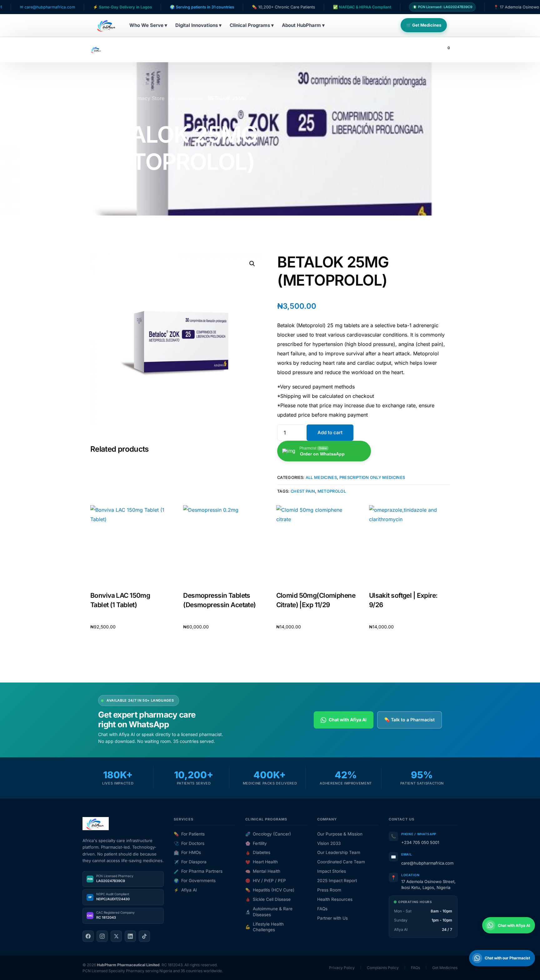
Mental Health (262, 871)
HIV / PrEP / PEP (265, 880)
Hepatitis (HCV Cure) (269, 889)
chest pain (303, 491)
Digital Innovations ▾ (198, 25)
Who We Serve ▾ (148, 25)
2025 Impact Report (337, 880)
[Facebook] (88, 936)
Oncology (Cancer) (268, 833)
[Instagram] (102, 936)
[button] (252, 263)
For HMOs (187, 852)
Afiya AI (185, 889)
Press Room (329, 889)
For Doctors (189, 843)
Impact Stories (331, 871)
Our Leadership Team (338, 852)
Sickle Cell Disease (268, 899)
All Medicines (321, 477)
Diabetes (257, 852)
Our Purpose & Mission (339, 833)
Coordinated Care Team (341, 861)
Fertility (256, 843)
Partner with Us (332, 918)
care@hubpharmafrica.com (427, 863)
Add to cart (330, 432)
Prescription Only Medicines (372, 477)
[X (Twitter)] (116, 936)
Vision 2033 (329, 843)
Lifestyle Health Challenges (264, 927)
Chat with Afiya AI (348, 719)
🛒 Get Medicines (423, 25)
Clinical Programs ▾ (252, 25)
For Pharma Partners (198, 871)
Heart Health (261, 861)
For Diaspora (190, 861)
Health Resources (334, 899)
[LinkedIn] (130, 936)
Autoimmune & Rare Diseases (268, 911)
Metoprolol (332, 491)
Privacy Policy (342, 967)
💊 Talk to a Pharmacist (409, 719)
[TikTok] (144, 936)
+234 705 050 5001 (420, 842)
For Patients (189, 833)
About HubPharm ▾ (303, 25)
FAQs (322, 908)
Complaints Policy (383, 967)
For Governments (195, 880)
